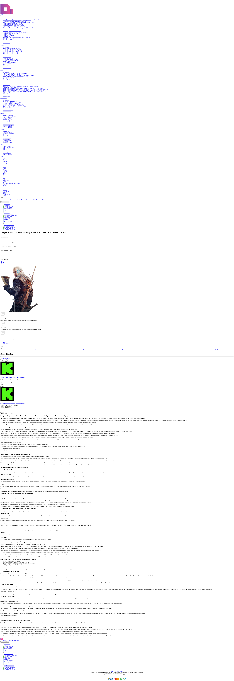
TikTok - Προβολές (6, 146)
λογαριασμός (4, 14)
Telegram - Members (7, 136)
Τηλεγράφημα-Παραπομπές (8, 133)
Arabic (8, 210)
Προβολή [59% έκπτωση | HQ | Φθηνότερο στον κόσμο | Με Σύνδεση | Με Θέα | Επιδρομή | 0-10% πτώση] (24, 19)
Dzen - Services (6, 191)
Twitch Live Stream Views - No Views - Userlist (12, 23)
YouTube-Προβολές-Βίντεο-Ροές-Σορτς (10, 60)
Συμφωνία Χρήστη (125, 673)
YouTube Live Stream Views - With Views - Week (12, 53)
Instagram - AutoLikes (7, 120)
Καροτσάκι (10, 14)
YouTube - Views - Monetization (9, 62)
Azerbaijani (10, 207)
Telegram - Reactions (7, 138)
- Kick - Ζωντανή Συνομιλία (24, 350)
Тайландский (12, 229)
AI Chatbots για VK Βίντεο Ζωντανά (10, 101)
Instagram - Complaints (7, 126)
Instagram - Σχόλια (6, 122)
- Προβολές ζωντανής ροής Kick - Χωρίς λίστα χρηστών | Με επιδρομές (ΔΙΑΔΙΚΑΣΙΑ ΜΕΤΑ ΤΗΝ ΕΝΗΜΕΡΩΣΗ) (141, 349)
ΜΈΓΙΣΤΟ (5, 170)
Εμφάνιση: (2, 360)
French (8, 213)
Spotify (4, 172)
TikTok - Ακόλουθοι (7, 148)
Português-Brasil (13, 215)
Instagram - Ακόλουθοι (7, 117)
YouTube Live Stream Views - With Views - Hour (12, 51)
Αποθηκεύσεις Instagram (8, 115)
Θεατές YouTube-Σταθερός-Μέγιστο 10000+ (11, 48)
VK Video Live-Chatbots (8, 108)
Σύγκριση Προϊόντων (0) (5, 358)
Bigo (4, 178)
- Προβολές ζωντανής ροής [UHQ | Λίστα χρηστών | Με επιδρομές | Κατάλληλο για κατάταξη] (39, 349)
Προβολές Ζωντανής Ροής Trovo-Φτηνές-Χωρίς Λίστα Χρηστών (15, 76)
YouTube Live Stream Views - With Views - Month (13, 54)
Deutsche (9, 211)
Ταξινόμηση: (2, 359)
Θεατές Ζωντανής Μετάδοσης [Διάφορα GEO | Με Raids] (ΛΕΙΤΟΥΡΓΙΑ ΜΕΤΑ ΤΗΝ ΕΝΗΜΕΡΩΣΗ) (23, 90)
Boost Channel (6, 131)
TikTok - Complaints (7, 153)
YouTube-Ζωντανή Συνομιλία (8, 58)
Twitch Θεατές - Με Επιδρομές (9, 29)
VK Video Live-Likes (7, 111)
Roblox (4, 164)
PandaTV (5, 184)
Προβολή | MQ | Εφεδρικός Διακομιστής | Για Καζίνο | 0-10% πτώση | (16, 37)
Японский (10, 228)
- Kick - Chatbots (34, 350)
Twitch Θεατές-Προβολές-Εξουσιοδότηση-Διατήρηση (13, 25)
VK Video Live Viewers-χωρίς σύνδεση (11, 103)
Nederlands (10, 214)
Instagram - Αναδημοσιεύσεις (8, 124)
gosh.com (5, 161)
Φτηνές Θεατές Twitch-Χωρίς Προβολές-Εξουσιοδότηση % (14, 21)
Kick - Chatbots (6, 93)
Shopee (4, 181)
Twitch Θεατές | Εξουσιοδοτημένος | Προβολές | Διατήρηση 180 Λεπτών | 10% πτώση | (20, 27)
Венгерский (11, 225)
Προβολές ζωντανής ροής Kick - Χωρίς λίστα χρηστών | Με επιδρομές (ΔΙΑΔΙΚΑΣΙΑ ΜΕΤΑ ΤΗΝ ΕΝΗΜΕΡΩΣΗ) (25, 89)
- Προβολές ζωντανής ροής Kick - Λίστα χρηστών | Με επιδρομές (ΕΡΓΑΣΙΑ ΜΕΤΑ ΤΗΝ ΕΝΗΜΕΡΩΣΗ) (96, 349)
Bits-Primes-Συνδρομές (7, 42)
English (8, 205)
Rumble (4, 187)
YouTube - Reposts (6, 65)
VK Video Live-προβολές (8, 110)
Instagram (2, 113)
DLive (4, 182)
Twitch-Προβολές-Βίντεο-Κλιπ (9, 38)
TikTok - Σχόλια (6, 152)
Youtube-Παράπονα (7, 68)
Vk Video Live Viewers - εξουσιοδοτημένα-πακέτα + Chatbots (15, 106)
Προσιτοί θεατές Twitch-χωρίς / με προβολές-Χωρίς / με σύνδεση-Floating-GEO (18, 22)
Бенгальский (12, 224)
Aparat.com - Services (7, 192)
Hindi (7, 219)
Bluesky (4, 195)
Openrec (4, 186)
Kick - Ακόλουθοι (6, 94)
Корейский (10, 220)
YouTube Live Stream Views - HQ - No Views (12, 49)
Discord (4, 173)
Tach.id (4, 167)
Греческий (10, 222)
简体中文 (10, 208)
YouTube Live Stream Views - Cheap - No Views (12, 50)
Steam (4, 166)
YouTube (2, 45)
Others (1, 156)
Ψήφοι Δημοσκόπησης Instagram (9, 116)
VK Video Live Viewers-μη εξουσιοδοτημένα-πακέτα (13, 105)
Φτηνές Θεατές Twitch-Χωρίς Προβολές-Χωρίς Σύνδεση (14, 28)
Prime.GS (5, 163)
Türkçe (8, 218)
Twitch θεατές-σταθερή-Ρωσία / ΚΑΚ (10, 33)
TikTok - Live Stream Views (8, 147)
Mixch (4, 189)
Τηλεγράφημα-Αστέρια (7, 132)
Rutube (4, 176)
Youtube (6, 640)
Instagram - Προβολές (7, 118)
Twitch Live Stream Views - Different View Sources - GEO (14, 26)
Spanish (8, 217)
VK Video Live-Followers (8, 107)
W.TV (4, 169)
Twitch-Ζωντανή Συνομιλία (8, 35)
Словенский (11, 226)
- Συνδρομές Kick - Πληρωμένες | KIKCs (66, 349)
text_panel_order (6, 17)
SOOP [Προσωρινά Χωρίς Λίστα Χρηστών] (11, 183)
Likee (4, 162)
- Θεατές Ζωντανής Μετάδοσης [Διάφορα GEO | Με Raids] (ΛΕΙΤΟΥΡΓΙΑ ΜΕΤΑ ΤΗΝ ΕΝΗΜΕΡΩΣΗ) (186, 349)
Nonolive (5, 185)
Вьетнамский (12, 227)
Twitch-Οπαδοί (6, 40)
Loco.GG (5, 190)
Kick (1, 81)
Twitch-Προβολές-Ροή (7, 39)
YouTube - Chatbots (7, 57)
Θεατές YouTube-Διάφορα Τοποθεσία (10, 56)
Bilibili (4, 193)
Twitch (1, 15)
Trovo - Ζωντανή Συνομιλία (8, 77)
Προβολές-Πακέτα (6, 61)
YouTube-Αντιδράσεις (7, 66)
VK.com (4, 175)
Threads (4, 168)
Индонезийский (14, 221)
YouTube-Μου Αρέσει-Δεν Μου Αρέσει (11, 59)
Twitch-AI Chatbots (7, 34)
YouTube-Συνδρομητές (7, 63)
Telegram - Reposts (6, 139)
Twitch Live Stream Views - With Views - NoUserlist (13, 24)
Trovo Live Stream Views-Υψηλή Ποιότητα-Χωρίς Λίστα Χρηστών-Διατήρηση (18, 75)
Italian (7, 209)
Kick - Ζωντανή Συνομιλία (8, 92)
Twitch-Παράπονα (6, 43)
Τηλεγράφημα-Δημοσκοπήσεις (9, 134)
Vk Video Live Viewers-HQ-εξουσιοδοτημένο (12, 102)
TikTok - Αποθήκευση (7, 154)
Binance (4, 160)
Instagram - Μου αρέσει (7, 119)
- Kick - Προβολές (50, 350)
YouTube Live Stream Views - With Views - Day (12, 52)
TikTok (1, 144)
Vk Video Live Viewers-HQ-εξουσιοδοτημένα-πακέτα (13, 104)
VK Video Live (3, 98)
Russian (8, 204)
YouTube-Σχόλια (6, 64)
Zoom (4, 158)
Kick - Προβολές (6, 96)
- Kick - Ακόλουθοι (42, 350)
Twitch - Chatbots (6, 36)
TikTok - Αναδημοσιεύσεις (8, 150)
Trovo (1, 70)
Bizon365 (5, 159)
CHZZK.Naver (6, 180)
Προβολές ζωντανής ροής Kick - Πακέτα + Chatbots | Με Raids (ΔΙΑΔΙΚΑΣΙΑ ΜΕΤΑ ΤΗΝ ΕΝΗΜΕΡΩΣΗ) (24, 91)
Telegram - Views (6, 135)
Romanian (10, 216)
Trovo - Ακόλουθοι (6, 79)
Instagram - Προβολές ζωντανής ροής (10, 121)
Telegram (2, 129)
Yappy (4, 179)
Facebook (5, 171)
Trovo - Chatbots (6, 78)
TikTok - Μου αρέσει (7, 149)
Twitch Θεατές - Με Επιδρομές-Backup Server (12, 31)
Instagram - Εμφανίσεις (7, 127)
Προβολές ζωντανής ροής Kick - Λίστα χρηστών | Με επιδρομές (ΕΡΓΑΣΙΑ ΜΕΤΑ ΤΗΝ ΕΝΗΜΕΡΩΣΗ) (23, 88)
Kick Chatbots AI (6, 85)
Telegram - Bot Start (7, 141)
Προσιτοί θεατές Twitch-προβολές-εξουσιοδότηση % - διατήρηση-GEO (17, 20)
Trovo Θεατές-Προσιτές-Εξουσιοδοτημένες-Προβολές (13, 74)
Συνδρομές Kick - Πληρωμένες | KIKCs (11, 87)
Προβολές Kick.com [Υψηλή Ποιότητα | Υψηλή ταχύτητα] (12, 377)
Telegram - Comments (7, 140)
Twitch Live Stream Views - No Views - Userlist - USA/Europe (15, 32)
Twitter (4, 174)
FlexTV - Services (6, 194)
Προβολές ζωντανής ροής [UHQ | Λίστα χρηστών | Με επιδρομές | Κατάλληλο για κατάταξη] (21, 86)
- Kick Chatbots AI (16, 349)
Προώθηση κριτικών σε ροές (117, 671)
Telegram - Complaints (7, 142)
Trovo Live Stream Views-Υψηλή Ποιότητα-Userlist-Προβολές (15, 73)
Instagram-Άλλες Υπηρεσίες (8, 125)
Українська (10, 206)
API (1, 14)
